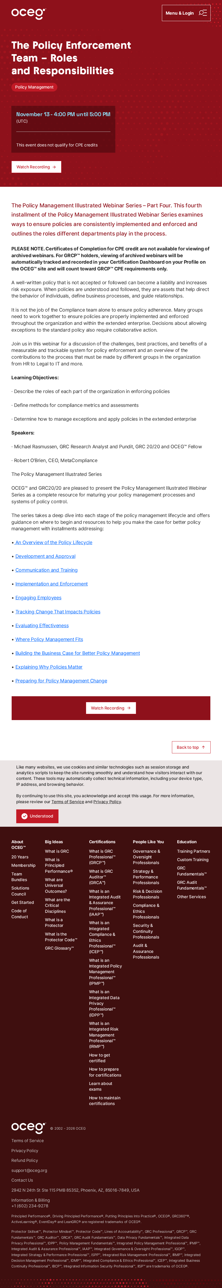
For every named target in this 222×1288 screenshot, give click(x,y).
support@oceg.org (29, 1170)
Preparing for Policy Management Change (61, 681)
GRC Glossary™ (59, 948)
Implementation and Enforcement (51, 584)
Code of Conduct (19, 913)
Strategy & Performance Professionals (146, 877)
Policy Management (34, 87)
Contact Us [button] (22, 1180)
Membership (23, 865)
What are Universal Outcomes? (56, 885)
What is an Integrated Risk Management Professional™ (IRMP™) (103, 1035)
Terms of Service (67, 801)
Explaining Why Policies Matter (49, 667)
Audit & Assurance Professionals (146, 951)
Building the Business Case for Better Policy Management (77, 653)
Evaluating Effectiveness (42, 625)
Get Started (22, 902)
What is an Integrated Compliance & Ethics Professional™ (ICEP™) (102, 937)
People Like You (148, 841)
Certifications (102, 841)
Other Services (191, 896)
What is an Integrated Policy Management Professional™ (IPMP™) (105, 972)
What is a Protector (54, 922)
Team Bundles (19, 876)
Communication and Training (46, 570)
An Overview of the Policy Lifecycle (53, 542)
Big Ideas (54, 841)
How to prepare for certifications (105, 1072)
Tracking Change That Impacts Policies (57, 611)
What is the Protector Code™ (61, 936)
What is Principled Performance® (59, 865)
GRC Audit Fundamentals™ (192, 885)
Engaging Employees (38, 597)
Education (187, 841)
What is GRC (57, 851)
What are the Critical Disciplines (57, 905)
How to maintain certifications (104, 1100)
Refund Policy (24, 1160)
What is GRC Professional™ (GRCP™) (102, 857)
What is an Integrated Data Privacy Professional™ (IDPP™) (104, 1003)
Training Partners (193, 851)
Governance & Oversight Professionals (146, 857)
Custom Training (192, 859)
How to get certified (99, 1057)
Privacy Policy (107, 801)
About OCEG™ (18, 844)
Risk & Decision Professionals (147, 894)
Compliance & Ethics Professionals (146, 911)
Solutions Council (20, 890)
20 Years (19, 856)
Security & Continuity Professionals (146, 931)
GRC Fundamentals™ (192, 870)
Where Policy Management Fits (49, 639)
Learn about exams (101, 1086)
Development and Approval (45, 556)
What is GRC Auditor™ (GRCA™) (101, 877)
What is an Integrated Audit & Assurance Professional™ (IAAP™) (105, 903)
